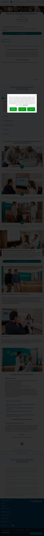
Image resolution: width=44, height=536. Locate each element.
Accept (31, 109)
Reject (22, 109)
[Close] (35, 95)
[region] (22, 103)
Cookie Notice (25, 105)
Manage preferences (13, 109)
